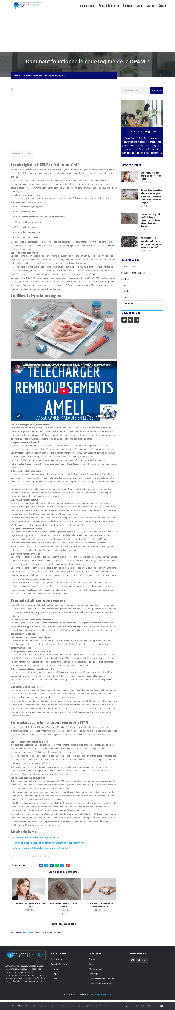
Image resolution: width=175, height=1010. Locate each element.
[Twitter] (130, 320)
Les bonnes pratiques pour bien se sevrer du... (29, 905)
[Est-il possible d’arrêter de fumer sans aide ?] (99, 889)
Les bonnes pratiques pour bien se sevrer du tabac (151, 175)
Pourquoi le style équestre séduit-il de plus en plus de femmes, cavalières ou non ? (152, 242)
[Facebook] (124, 320)
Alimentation (87, 6)
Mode (139, 6)
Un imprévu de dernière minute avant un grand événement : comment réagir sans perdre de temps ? (151, 196)
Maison (150, 6)
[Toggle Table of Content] (28, 154)
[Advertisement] (87, 32)
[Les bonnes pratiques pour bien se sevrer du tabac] (28, 889)
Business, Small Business (134, 273)
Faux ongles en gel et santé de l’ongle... (64, 905)
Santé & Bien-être (109, 6)
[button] (41, 865)
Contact (162, 6)
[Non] (171, 1006)
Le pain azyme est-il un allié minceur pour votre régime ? (43, 848)
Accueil (17, 75)
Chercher (156, 90)
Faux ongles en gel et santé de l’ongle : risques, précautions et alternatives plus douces (151, 220)
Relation (127, 6)
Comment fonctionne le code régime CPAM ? (37, 837)
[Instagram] (136, 320)
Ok (162, 1006)
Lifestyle (127, 279)
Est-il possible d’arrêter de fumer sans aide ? (99, 905)
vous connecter (29, 932)
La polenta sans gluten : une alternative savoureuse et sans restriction (49, 842)
